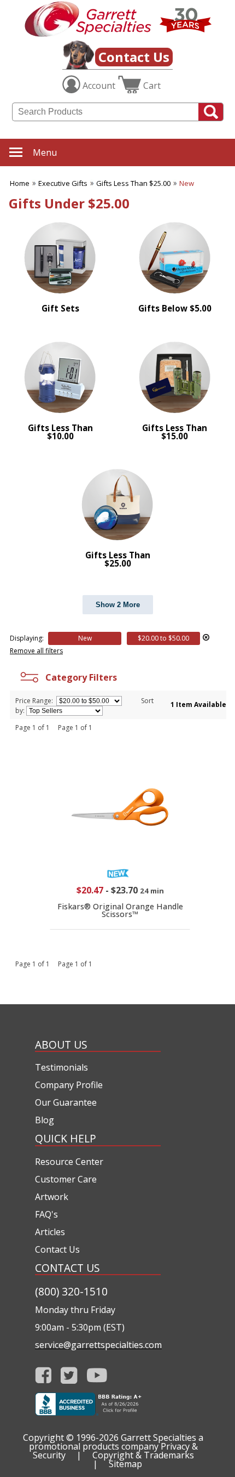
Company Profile (69, 1084)
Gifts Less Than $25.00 (133, 183)
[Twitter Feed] (69, 1375)
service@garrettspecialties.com (98, 1344)
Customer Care (66, 1179)
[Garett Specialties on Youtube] (97, 1375)
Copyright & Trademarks (143, 1455)
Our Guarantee (66, 1102)
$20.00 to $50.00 (163, 638)
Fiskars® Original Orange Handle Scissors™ (120, 910)
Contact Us (133, 57)
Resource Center (69, 1161)
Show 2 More (118, 605)
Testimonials (61, 1067)
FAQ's (46, 1214)
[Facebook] (43, 1375)
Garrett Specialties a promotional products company (116, 1441)
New (186, 183)
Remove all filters (36, 650)
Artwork (51, 1196)
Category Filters (79, 677)
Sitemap (125, 1464)
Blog (44, 1120)
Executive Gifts (62, 183)
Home (20, 183)
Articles (50, 1231)
